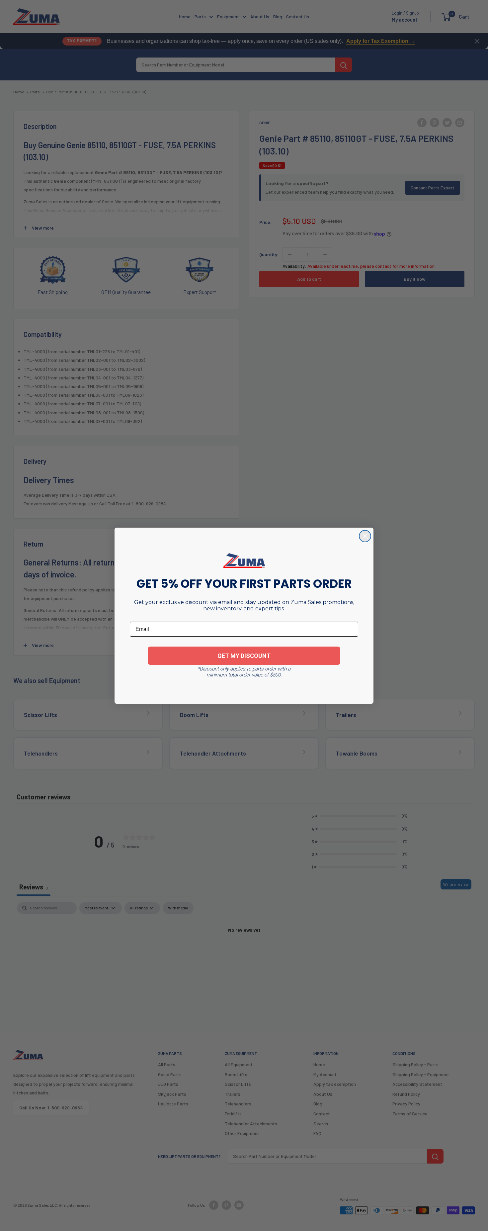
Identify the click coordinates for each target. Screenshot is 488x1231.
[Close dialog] (365, 536)
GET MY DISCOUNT (244, 655)
